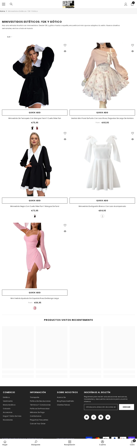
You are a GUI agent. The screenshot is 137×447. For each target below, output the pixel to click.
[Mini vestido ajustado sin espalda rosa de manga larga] (34, 255)
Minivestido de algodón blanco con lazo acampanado (102, 206)
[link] (18, 371)
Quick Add (35, 112)
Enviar (126, 407)
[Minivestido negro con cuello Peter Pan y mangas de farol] (34, 163)
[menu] (3, 4)
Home (2, 11)
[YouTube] (107, 417)
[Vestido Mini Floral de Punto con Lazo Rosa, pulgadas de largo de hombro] (102, 75)
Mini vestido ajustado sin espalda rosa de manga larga (35, 298)
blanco (102, 216)
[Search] (11, 4)
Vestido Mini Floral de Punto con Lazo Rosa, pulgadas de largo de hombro (102, 118)
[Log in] (125, 4)
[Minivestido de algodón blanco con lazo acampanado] (102, 163)
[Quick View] (65, 51)
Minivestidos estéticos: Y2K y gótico (23, 11)
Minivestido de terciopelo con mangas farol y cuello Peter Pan (34, 118)
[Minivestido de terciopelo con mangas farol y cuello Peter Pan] (34, 75)
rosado (35, 308)
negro (32, 128)
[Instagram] (86, 417)
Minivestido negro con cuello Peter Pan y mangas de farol (34, 206)
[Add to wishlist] (65, 45)
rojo (37, 128)
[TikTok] (100, 417)
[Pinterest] (93, 417)
